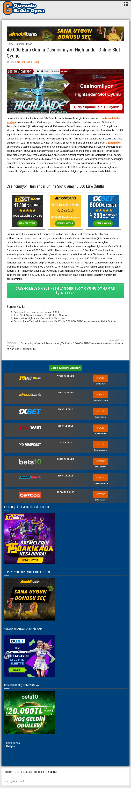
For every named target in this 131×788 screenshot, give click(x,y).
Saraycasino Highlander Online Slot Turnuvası (39, 318)
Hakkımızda (13, 743)
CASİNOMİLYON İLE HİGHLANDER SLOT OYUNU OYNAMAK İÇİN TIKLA (65, 291)
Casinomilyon (113, 142)
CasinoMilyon (24, 44)
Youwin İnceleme (100, 434)
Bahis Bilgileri (18, 62)
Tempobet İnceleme (100, 450)
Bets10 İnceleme (100, 467)
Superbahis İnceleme (100, 483)
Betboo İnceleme (100, 500)
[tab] (65, 380)
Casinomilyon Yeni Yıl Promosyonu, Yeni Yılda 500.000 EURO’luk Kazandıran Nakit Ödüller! (65, 321)
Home (10, 44)
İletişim (10, 746)
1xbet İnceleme (100, 417)
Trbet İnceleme (101, 384)
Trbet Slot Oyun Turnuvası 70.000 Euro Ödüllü (40, 315)
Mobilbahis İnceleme (100, 400)
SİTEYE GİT (101, 378)
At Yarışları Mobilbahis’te (21, 348)
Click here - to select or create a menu (31, 772)
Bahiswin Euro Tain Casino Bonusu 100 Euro (38, 312)
